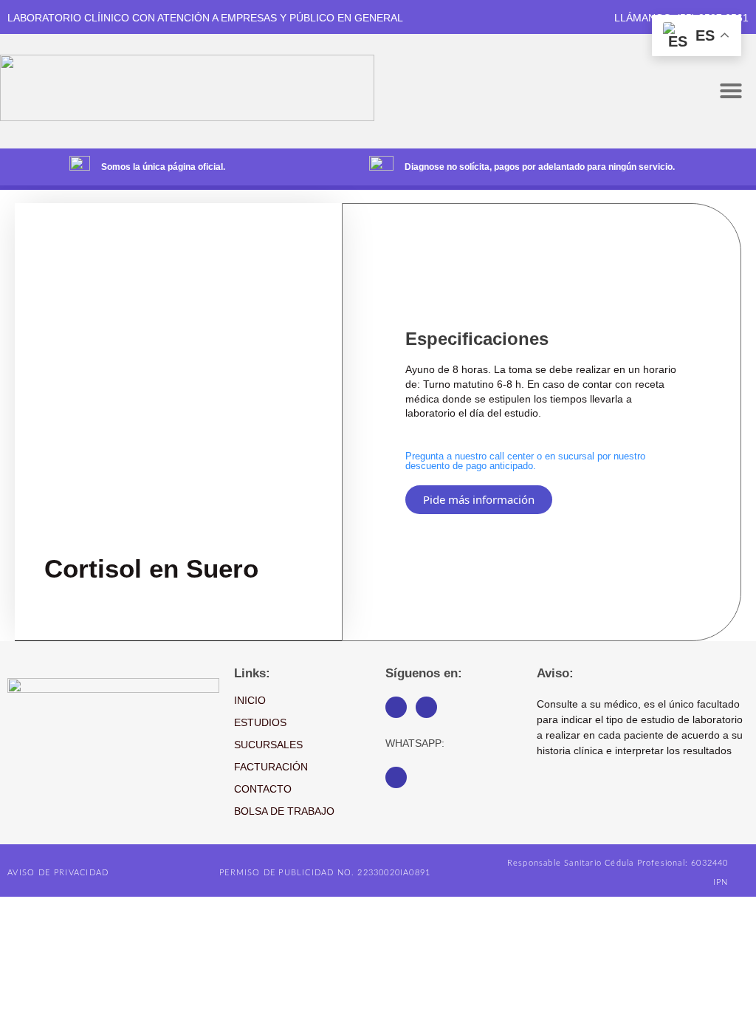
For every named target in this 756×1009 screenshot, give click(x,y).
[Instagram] (426, 707)
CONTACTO (263, 789)
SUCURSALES (268, 744)
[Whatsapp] (396, 777)
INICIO (250, 700)
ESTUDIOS (260, 722)
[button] (731, 91)
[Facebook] (396, 707)
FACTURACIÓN (271, 767)
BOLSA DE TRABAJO (284, 811)
